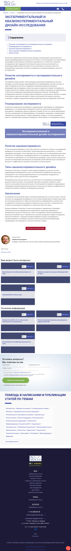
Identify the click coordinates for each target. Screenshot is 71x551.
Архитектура (39, 415)
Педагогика (31, 430)
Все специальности (12, 441)
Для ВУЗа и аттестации (35, 492)
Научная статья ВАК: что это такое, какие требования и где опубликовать (15, 320)
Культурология (37, 418)
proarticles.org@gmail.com (34, 518)
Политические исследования (16, 421)
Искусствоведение (24, 418)
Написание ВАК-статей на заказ (12, 294)
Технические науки (12, 433)
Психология (31, 421)
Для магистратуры (35, 485)
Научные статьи (6, 252)
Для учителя (35, 490)
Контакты (35, 536)
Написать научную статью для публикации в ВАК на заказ (53, 272)
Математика (10, 408)
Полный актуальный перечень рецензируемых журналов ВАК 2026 (52, 320)
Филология (21, 430)
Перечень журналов (35, 483)
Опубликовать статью (35, 474)
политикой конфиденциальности (22, 372)
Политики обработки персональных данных (21, 375)
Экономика (34, 433)
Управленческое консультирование (26, 411)
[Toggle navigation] (2, 9)
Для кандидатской (35, 487)
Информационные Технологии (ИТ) (18, 424)
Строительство (11, 427)
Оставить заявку (13, 9)
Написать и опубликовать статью (35, 481)
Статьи (12, 12)
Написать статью (35, 478)
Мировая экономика (23, 408)
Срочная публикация (35, 476)
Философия (25, 433)
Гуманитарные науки (43, 427)
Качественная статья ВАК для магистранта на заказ (16, 272)
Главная (5, 12)
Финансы (9, 411)
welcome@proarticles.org (34, 515)
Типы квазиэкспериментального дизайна (25, 51)
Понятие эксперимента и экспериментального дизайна (30, 44)
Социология (36, 424)
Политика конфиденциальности (35, 547)
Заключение (13, 53)
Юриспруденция (45, 433)
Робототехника (11, 418)
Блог (35, 534)
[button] (68, 548)
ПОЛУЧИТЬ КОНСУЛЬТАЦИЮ (35, 228)
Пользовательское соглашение (35, 549)
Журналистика (11, 430)
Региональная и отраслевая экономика (19, 415)
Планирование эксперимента (20, 46)
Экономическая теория (40, 408)
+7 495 (34, 512)
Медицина (9, 436)
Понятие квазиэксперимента (20, 49)
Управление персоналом (26, 427)
